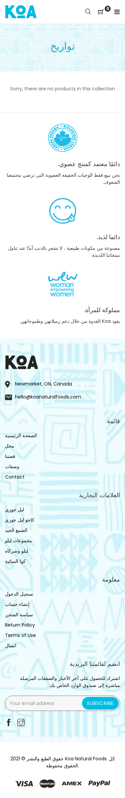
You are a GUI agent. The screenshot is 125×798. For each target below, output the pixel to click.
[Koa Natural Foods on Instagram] (21, 723)
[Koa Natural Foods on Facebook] (8, 723)
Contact (15, 477)
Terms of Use (20, 635)
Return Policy (20, 625)
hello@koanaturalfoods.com (48, 396)
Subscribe (100, 703)
